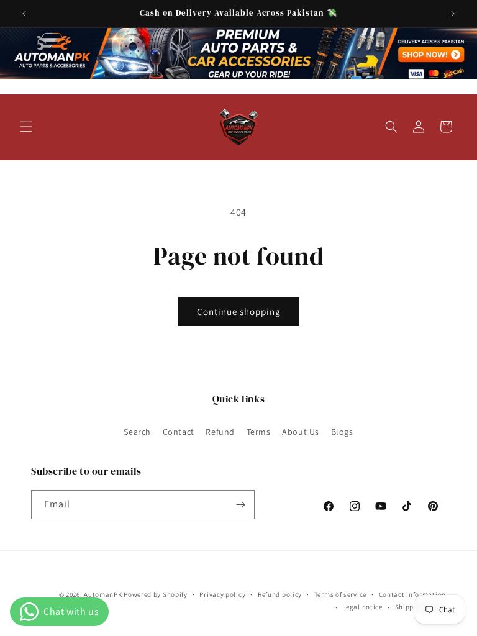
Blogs (342, 431)
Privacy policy (222, 594)
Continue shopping (239, 311)
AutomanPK (103, 594)
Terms (259, 431)
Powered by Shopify (156, 594)
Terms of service (340, 594)
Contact (178, 431)
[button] (26, 126)
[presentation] (238, 53)
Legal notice (362, 606)
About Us (300, 431)
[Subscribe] (240, 504)
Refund (220, 431)
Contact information (412, 594)
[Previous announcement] (24, 13)
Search (137, 431)
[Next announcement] (452, 13)
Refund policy (280, 594)
